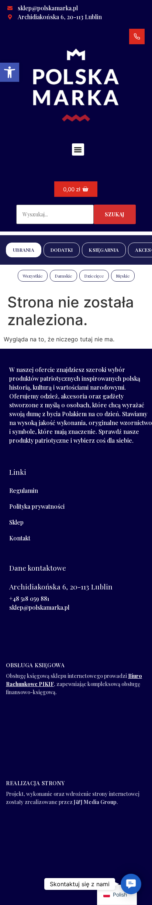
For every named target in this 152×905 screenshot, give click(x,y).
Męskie (123, 276)
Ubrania (23, 250)
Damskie (63, 276)
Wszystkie (33, 276)
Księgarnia (104, 250)
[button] (9, 72)
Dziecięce (94, 276)
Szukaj (115, 214)
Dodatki (62, 250)
